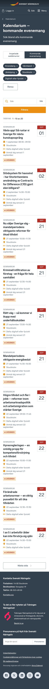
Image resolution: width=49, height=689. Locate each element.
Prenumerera (39, 642)
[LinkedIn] (22, 675)
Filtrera (24, 110)
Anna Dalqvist (37, 665)
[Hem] (24, 4)
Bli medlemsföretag (10, 661)
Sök (41, 101)
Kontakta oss (8, 595)
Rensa (10, 87)
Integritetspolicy (9, 653)
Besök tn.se (18, 623)
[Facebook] (6, 675)
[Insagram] (30, 675)
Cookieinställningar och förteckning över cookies (22, 657)
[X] (14, 675)
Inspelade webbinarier (13, 54)
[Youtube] (37, 675)
